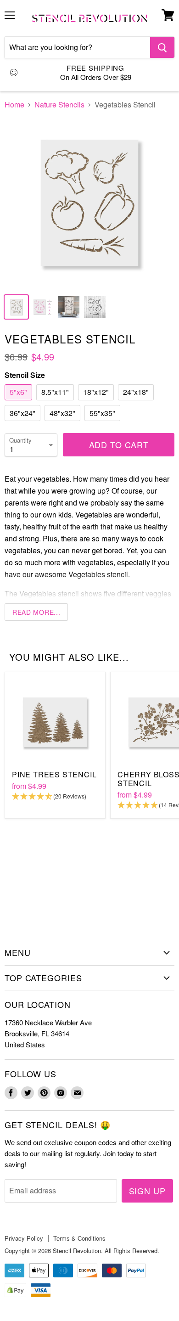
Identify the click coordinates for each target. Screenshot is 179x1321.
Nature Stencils (59, 105)
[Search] (162, 47)
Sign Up (147, 1191)
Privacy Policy (24, 1238)
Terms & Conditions (79, 1238)
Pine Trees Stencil (54, 774)
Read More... (36, 612)
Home (14, 105)
